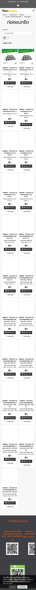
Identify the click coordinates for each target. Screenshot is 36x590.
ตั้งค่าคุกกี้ (12, 587)
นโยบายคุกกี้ (9, 583)
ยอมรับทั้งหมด (22, 587)
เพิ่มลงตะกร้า (10, 83)
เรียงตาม (6, 30)
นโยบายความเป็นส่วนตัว (24, 581)
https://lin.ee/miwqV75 (15, 536)
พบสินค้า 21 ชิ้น (7, 43)
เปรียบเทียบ (10, 87)
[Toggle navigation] (34, 11)
